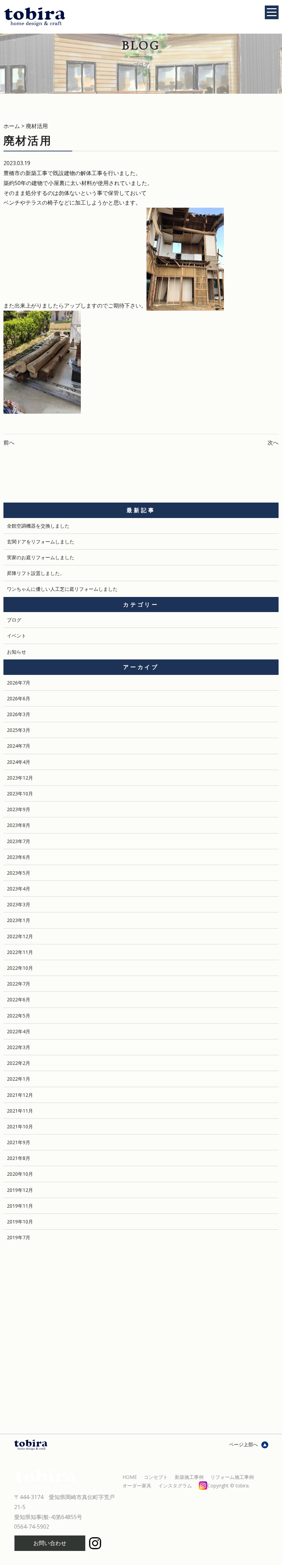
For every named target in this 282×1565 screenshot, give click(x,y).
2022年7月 (18, 983)
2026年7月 (18, 682)
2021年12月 (20, 1095)
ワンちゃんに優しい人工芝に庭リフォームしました (62, 589)
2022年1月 (18, 1078)
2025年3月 (18, 730)
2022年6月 (18, 999)
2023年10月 (20, 793)
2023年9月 (18, 809)
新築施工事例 (189, 1477)
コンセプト (156, 1477)
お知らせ (16, 651)
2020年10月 (20, 1174)
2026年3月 (18, 714)
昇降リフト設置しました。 (36, 573)
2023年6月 (18, 857)
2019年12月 (20, 1190)
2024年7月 (18, 746)
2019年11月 (20, 1205)
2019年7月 (18, 1237)
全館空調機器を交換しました (38, 525)
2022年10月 (20, 968)
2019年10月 (20, 1221)
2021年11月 (20, 1110)
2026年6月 (18, 698)
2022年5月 (18, 1015)
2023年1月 (18, 920)
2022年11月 (20, 952)
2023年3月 (18, 904)
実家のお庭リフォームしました (40, 557)
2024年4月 (18, 762)
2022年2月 (18, 1063)
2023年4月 (18, 888)
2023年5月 (18, 873)
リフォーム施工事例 (232, 1477)
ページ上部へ (243, 1444)
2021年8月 (18, 1158)
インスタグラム (204, 1485)
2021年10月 (20, 1126)
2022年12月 (20, 936)
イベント (16, 635)
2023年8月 (18, 825)
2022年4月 (18, 1031)
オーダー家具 (136, 1485)
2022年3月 (18, 1047)
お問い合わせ (49, 1543)
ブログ (14, 620)
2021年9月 (18, 1142)
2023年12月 (20, 777)
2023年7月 (18, 841)
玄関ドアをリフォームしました (40, 541)
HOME (129, 1477)
